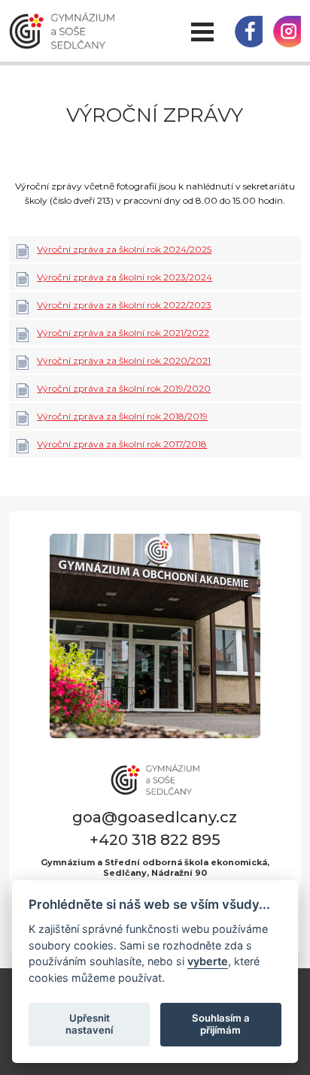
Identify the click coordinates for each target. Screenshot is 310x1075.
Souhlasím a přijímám (221, 1024)
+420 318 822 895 (155, 840)
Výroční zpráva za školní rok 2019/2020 (124, 388)
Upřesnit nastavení (89, 1024)
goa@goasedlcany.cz (154, 817)
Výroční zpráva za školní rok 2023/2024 (124, 277)
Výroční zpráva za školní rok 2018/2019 (122, 416)
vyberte (207, 961)
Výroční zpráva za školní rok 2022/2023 (124, 304)
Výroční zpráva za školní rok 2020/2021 (124, 360)
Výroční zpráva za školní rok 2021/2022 (123, 332)
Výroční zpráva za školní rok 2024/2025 (124, 249)
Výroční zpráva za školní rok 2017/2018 (122, 444)
